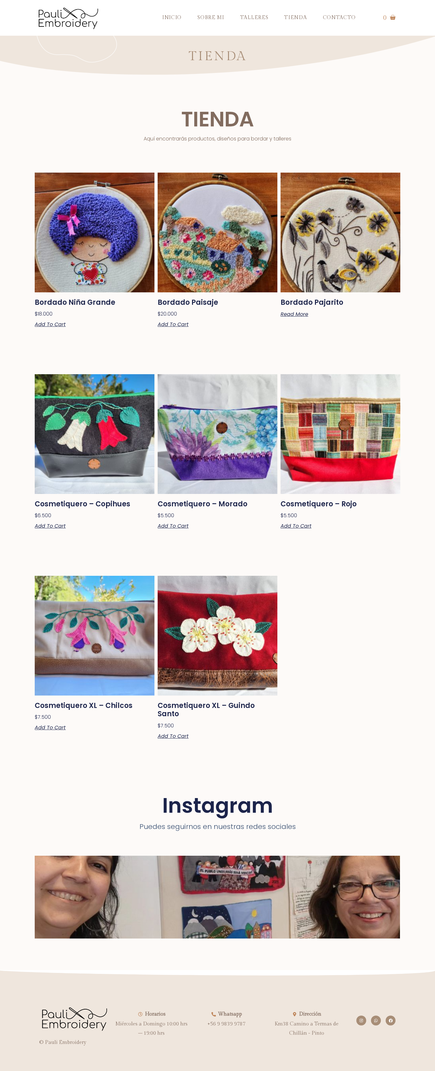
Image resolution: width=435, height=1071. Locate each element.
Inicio (172, 18)
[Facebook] (391, 1020)
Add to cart (50, 324)
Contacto (339, 18)
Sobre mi (210, 18)
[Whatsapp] (376, 1020)
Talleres (254, 18)
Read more (294, 314)
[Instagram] (361, 1020)
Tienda (295, 18)
